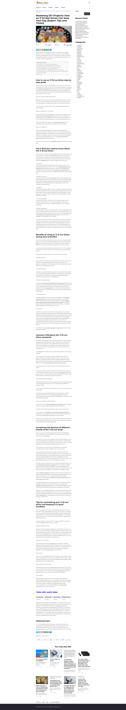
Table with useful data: (41, 72)
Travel (78, 93)
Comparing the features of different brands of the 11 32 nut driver (50, 69)
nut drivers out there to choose (60, 170)
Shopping (79, 81)
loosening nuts (59, 605)
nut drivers (53, 178)
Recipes (56, 7)
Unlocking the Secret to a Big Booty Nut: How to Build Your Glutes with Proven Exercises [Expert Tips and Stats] (70, 689)
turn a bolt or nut (61, 570)
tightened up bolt (56, 141)
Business (79, 50)
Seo (78, 80)
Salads (39, 40)
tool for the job (43, 495)
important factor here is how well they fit (47, 464)
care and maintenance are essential (55, 404)
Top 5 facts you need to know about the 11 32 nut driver (48, 65)
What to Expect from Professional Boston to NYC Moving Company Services (81, 26)
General (79, 59)
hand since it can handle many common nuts (48, 214)
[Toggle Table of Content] (66, 62)
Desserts (63, 7)
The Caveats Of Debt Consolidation (41, 660)
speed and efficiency (45, 472)
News (78, 69)
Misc (78, 67)
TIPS (78, 91)
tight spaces (62, 372)
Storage (79, 89)
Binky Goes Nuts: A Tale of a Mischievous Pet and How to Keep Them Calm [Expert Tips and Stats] (42, 688)
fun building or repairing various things (54, 327)
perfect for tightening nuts (45, 88)
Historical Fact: (39, 74)
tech (78, 90)
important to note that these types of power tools (56, 412)
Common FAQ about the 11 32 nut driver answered (47, 68)
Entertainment (80, 56)
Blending (79, 49)
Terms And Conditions (55, 702)
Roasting (50, 7)
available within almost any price (43, 485)
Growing (79, 60)
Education (79, 55)
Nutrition (79, 70)
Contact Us (38, 7)
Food (78, 58)
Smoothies (79, 83)
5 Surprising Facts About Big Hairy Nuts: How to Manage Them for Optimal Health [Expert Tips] (56, 683)
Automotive (80, 48)
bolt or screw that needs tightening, (46, 115)
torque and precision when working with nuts (55, 362)
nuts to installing (58, 514)
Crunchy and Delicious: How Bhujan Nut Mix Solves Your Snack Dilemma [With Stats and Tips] (83, 683)
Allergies (79, 46)
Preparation (80, 72)
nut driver (53, 543)
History (79, 65)
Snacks (79, 84)
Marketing (79, 66)
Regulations (80, 76)
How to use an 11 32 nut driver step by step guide (46, 64)
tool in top (55, 581)
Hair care (79, 62)
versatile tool (44, 160)
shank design (48, 288)
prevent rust (50, 549)
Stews (78, 87)
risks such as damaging (56, 394)
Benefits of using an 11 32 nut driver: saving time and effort (48, 67)
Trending (79, 94)
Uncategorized (80, 96)
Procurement (80, 73)
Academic (79, 45)
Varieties (44, 7)
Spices (78, 86)
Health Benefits (80, 63)
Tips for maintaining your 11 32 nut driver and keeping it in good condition (52, 71)
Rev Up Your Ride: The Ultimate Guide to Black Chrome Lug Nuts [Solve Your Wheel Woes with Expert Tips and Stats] (84, 663)
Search (77, 11)
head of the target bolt (59, 122)
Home (43, 702)
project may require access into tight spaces (54, 283)
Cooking (79, 52)
